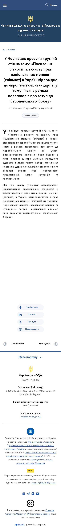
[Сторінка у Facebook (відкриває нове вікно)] (23, 493)
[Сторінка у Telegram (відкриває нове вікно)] (28, 493)
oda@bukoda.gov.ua (31, 417)
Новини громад (30, 115)
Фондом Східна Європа (40, 442)
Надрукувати (32, 329)
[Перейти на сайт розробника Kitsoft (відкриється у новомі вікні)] (20, 525)
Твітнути (32, 322)
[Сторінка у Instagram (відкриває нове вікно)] (33, 493)
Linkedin (32, 314)
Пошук (54, 5)
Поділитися (32, 307)
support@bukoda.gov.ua (43, 483)
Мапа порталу (28, 357)
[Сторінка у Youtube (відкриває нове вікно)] (37, 493)
